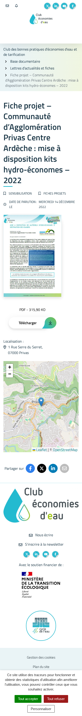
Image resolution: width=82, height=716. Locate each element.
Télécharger (28, 323)
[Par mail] (64, 468)
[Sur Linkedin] (53, 468)
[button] (41, 402)
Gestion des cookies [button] (41, 657)
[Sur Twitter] (41, 468)
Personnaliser (41, 709)
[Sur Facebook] (30, 468)
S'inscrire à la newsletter (44, 544)
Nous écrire (43, 535)
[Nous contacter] (7, 6)
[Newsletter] (16, 6)
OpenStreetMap (65, 449)
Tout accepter (28, 699)
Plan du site (41, 666)
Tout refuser (56, 699)
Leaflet (41, 449)
